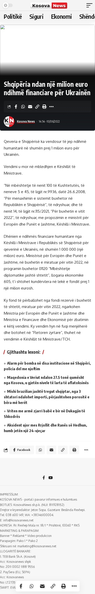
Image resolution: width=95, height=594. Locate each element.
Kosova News (26, 121)
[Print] (44, 107)
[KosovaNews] (48, 5)
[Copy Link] (37, 107)
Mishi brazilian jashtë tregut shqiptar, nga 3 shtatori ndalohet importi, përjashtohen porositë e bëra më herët (46, 397)
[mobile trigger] (90, 5)
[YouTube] (50, 478)
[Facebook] (44, 478)
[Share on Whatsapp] (23, 107)
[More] (51, 107)
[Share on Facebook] (16, 107)
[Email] (30, 107)
